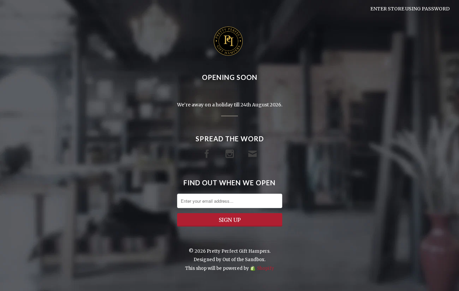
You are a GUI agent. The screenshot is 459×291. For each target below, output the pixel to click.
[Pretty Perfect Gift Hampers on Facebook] (207, 154)
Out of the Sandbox (243, 259)
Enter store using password (410, 9)
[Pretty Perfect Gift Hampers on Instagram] (229, 154)
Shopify (265, 268)
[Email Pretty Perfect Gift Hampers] (252, 154)
